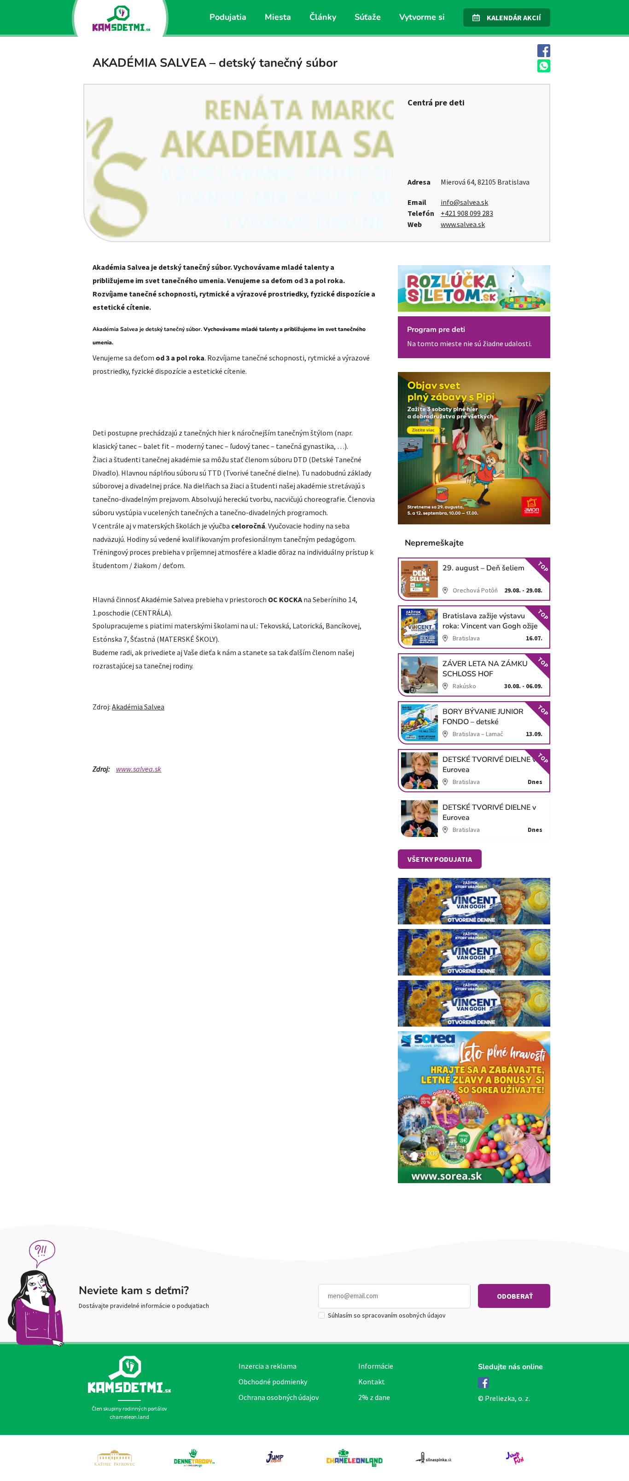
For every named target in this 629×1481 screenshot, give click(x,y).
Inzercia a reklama (268, 1366)
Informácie (375, 1366)
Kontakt (371, 1381)
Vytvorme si (422, 17)
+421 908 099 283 (467, 213)
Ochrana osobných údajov (279, 1397)
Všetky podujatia (440, 859)
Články (322, 17)
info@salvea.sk (464, 202)
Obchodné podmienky (273, 1381)
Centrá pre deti (436, 102)
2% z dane (374, 1397)
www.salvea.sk (463, 224)
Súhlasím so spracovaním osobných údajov (387, 1315)
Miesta (278, 17)
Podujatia (228, 17)
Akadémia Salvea (138, 706)
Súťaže (368, 17)
